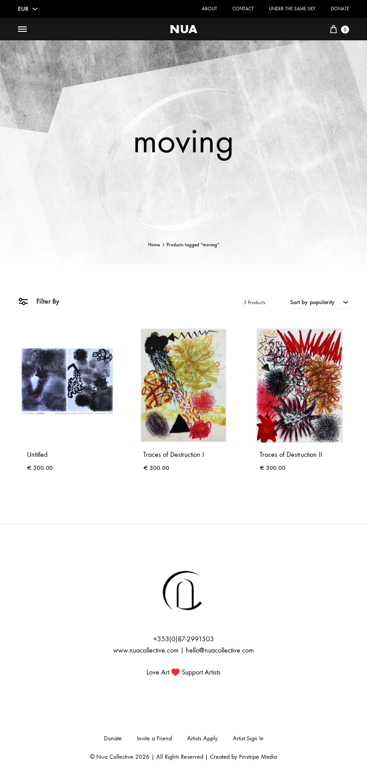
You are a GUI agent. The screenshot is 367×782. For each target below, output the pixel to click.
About (209, 9)
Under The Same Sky (292, 9)
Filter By (47, 301)
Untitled (37, 454)
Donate (340, 9)
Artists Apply (202, 738)
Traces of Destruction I (173, 454)
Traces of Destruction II (291, 454)
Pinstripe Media (258, 757)
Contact (243, 9)
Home (154, 245)
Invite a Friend (154, 738)
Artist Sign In (248, 738)
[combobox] (319, 302)
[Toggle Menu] (22, 29)
